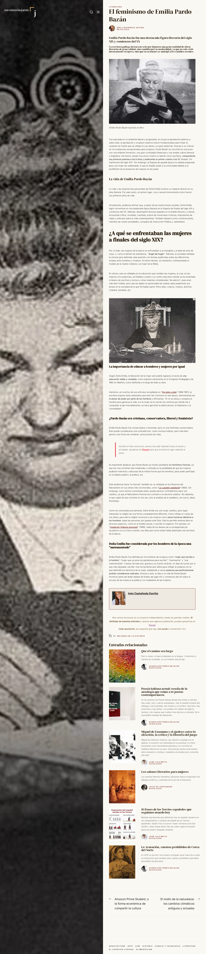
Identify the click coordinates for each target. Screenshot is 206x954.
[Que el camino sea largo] (122, 666)
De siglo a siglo (169, 392)
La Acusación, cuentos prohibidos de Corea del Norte (170, 848)
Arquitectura (117, 946)
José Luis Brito (158, 762)
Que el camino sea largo (157, 651)
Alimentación (144, 949)
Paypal (145, 449)
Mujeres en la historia (131, 636)
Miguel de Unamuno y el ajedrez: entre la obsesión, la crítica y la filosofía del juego (169, 733)
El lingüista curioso (121, 949)
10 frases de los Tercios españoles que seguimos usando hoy (166, 810)
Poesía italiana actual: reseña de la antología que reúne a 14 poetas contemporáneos (164, 692)
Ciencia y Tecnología (168, 946)
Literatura (115, 7)
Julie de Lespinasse (161, 787)
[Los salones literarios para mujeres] (122, 786)
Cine (137, 946)
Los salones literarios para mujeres (165, 772)
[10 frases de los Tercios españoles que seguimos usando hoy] (122, 824)
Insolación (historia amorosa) (124, 527)
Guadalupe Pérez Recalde (164, 666)
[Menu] (98, 12)
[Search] (91, 12)
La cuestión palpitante (169, 487)
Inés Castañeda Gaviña (130, 27)
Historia (148, 946)
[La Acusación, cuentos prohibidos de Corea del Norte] (122, 862)
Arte (130, 946)
